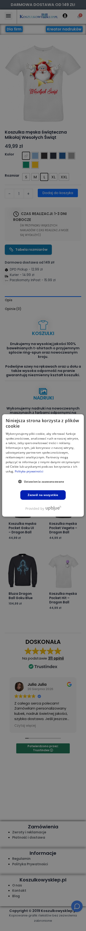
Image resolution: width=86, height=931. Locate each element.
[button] (43, 481)
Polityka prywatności (29, 471)
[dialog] (43, 465)
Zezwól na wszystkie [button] (43, 495)
